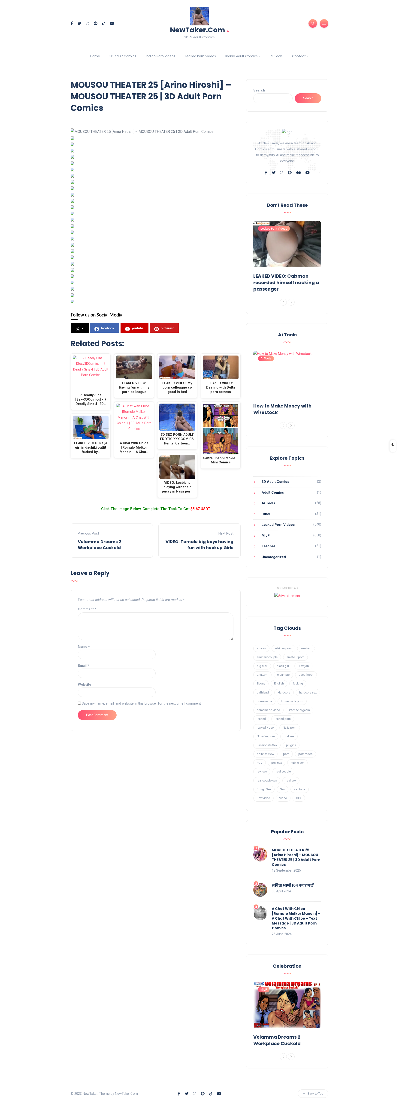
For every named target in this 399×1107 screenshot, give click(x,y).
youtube (137, 328)
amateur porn (295, 657)
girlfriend (263, 692)
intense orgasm (299, 710)
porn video (305, 754)
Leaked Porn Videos (200, 56)
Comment (87, 609)
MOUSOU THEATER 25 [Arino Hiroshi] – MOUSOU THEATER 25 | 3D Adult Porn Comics (296, 857)
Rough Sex (264, 789)
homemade (264, 701)
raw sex (262, 771)
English (279, 683)
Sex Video (263, 798)
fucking (298, 683)
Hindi (266, 514)
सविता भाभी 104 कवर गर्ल (293, 885)
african (261, 648)
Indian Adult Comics (241, 56)
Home (95, 56)
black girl (283, 666)
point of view (265, 754)
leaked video (265, 727)
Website (84, 684)
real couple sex (267, 780)
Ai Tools (276, 56)
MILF (266, 535)
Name (84, 647)
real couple (283, 771)
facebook (107, 328)
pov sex (276, 762)
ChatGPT (262, 674)
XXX (299, 798)
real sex (291, 780)
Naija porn (289, 727)
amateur (306, 648)
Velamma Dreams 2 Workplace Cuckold (99, 544)
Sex (282, 789)
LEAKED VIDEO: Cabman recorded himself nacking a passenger (286, 282)
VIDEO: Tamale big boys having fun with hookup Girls (199, 544)
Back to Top (315, 1093)
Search (259, 90)
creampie (283, 674)
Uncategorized (274, 557)
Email (83, 665)
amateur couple (267, 657)
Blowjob (303, 666)
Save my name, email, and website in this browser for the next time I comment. (142, 703)
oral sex (289, 736)
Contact (299, 56)
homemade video (268, 710)
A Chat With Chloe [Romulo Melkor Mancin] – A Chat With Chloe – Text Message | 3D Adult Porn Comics (296, 918)
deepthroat (306, 674)
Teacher (268, 546)
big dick (262, 666)
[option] (287, 257)
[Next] (291, 302)
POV (259, 762)
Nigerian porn (266, 736)
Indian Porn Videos (160, 56)
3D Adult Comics (122, 56)
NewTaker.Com (199, 29)
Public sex (297, 762)
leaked (261, 719)
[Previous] (283, 302)
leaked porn (283, 719)
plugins (291, 745)
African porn (283, 648)
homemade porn (292, 701)
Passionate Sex (267, 745)
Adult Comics (273, 492)
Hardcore (284, 692)
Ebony (261, 683)
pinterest (167, 328)
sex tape (299, 789)
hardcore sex (308, 692)
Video (283, 798)
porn (286, 754)
